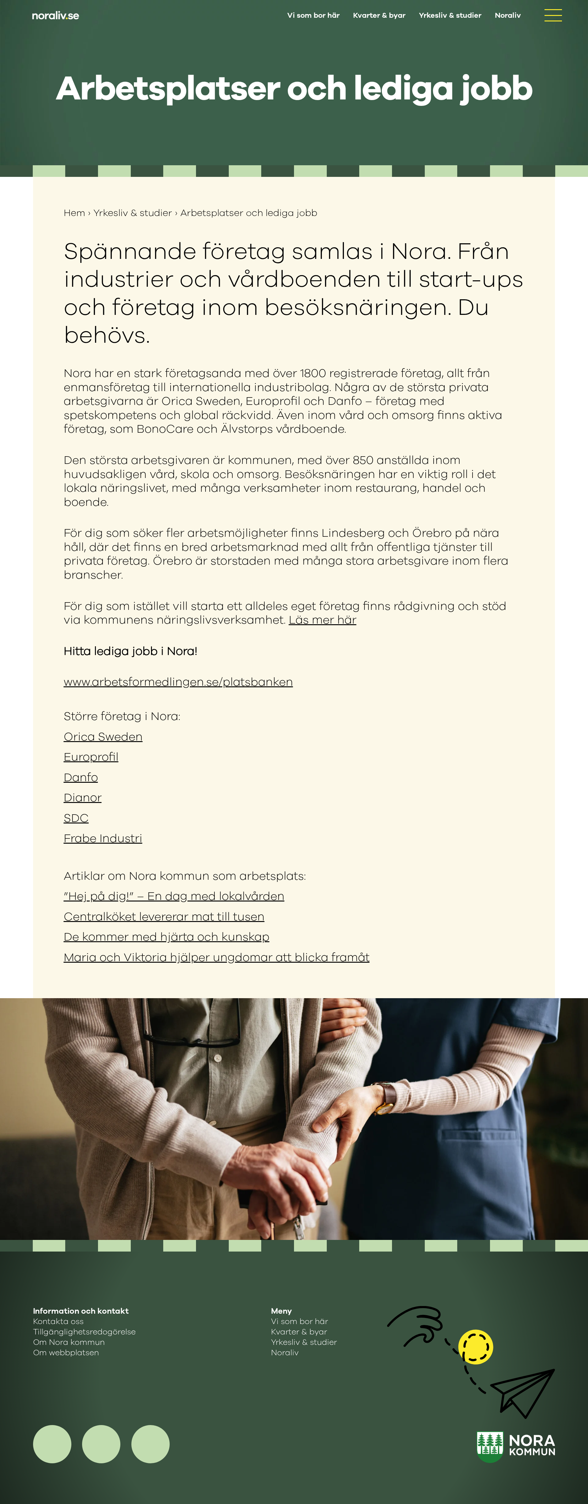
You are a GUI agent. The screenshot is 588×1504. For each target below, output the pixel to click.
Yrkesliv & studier (450, 15)
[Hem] (55, 15)
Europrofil (91, 757)
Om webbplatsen (66, 1353)
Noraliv (508, 15)
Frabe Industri (103, 838)
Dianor (83, 797)
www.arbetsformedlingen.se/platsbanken (178, 682)
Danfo (81, 777)
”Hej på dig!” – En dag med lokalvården (174, 896)
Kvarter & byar (379, 15)
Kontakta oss (58, 1321)
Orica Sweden (103, 737)
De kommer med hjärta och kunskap (167, 937)
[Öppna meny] (553, 15)
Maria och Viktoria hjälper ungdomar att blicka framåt (217, 957)
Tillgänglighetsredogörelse (84, 1332)
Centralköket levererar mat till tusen (164, 916)
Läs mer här (322, 620)
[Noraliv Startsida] (516, 1447)
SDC (76, 818)
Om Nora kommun (69, 1342)
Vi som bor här (313, 15)
